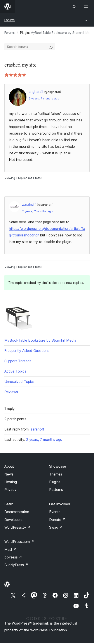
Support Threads (17, 361)
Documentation (16, 512)
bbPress (13, 557)
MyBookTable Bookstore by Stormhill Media (40, 340)
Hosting (10, 482)
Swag (56, 527)
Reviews (11, 392)
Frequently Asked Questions (26, 350)
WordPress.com (19, 541)
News (9, 474)
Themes (55, 474)
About (9, 466)
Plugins (54, 482)
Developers (13, 519)
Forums (9, 20)
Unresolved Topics (19, 381)
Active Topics (15, 371)
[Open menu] (87, 6)
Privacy (10, 489)
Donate (57, 519)
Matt (10, 549)
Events (54, 512)
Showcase (57, 466)
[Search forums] (51, 46)
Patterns (56, 489)
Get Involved (59, 504)
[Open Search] (74, 6)
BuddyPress (16, 565)
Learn (8, 504)
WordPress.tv (17, 527)
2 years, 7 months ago (44, 98)
